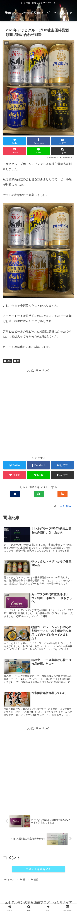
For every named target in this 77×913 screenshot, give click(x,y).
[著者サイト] (15, 494)
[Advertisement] (38, 411)
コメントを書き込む (38, 868)
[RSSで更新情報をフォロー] (62, 494)
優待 (9, 361)
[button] (69, 532)
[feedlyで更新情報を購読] (39, 494)
